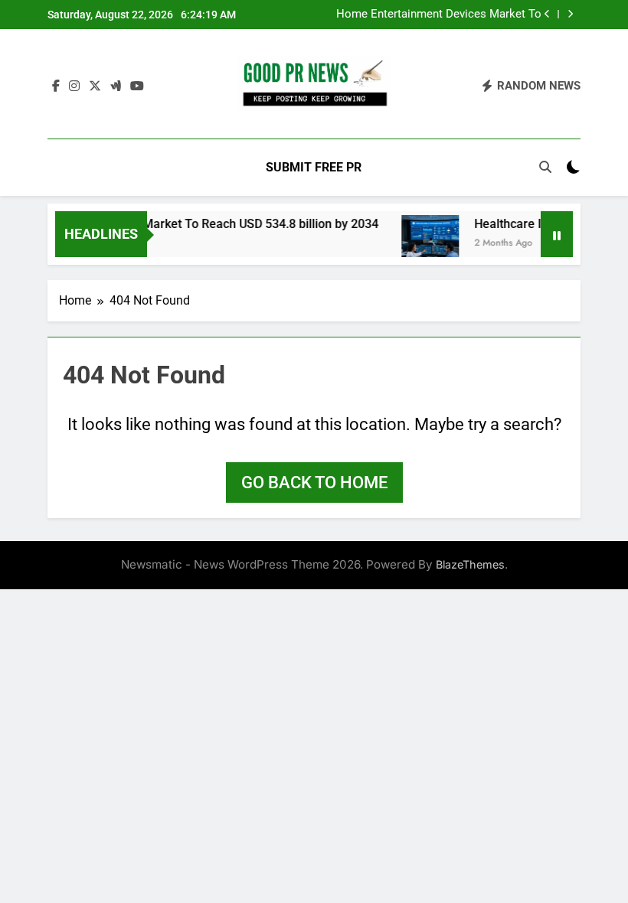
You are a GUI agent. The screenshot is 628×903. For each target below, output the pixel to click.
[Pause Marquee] (557, 234)
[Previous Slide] (547, 14)
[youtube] (137, 86)
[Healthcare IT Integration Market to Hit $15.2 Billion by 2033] (424, 243)
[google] (116, 86)
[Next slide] (570, 14)
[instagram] (74, 86)
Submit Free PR (313, 167)
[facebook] (55, 86)
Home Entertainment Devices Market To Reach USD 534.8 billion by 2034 (438, 14)
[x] (95, 86)
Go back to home (314, 482)
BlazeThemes (470, 564)
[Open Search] (545, 167)
